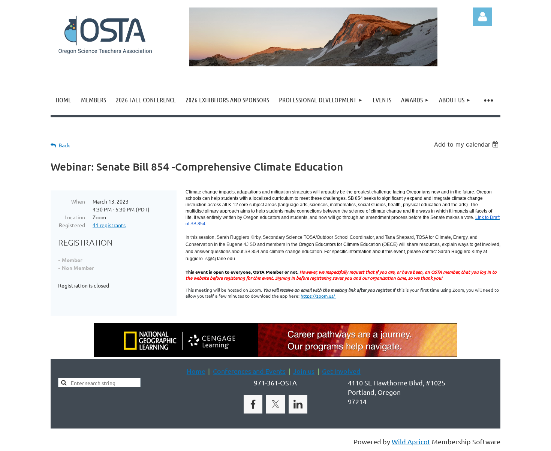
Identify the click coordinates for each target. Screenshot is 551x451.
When (78, 201)
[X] (275, 404)
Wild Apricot (411, 441)
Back (64, 145)
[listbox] (467, 144)
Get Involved (341, 371)
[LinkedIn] (298, 404)
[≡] (488, 100)
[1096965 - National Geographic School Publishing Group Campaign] (275, 354)
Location (74, 217)
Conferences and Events (249, 371)
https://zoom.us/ (318, 296)
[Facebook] (253, 404)
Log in (482, 16)
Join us (303, 371)
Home (196, 371)
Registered (72, 225)
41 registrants (109, 225)
